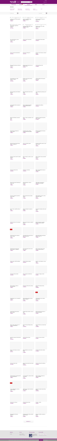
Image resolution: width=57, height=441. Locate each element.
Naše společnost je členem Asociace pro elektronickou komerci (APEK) (35, 435)
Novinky (21, 4)
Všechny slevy (13, 4)
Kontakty (46, 0)
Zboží (36, 4)
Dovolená (28, 4)
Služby (43, 4)
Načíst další (28, 421)
